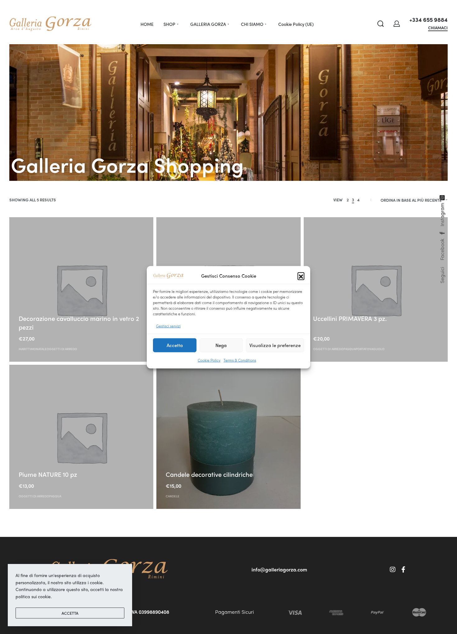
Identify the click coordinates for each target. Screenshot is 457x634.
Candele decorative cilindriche (209, 474)
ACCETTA (70, 613)
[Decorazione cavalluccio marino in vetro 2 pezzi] (81, 289)
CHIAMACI (438, 28)
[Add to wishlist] (53, 309)
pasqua (350, 349)
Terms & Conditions (240, 360)
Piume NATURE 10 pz (48, 474)
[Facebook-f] (403, 569)
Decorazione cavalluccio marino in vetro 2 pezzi (79, 322)
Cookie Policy (209, 360)
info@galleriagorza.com (279, 569)
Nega (221, 344)
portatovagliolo (370, 349)
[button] (301, 276)
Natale (41, 349)
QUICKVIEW (30, 308)
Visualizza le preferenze (275, 344)
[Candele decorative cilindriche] (228, 437)
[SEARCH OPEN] (380, 23)
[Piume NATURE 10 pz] (81, 437)
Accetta (175, 344)
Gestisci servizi (168, 325)
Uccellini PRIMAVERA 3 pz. (350, 318)
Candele (172, 496)
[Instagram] (393, 569)
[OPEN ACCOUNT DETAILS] (396, 23)
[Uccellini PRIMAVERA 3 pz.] (376, 289)
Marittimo (27, 349)
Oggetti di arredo (62, 349)
